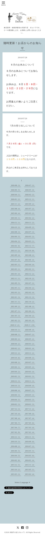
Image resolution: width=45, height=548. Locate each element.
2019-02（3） (16, 376)
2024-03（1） (30, 241)
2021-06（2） (30, 311)
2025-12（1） (30, 199)
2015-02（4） (30, 474)
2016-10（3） (16, 442)
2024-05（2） (30, 236)
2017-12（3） (16, 409)
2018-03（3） (30, 400)
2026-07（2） (30, 185)
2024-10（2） (16, 227)
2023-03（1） (16, 269)
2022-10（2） (30, 278)
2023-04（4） (30, 265)
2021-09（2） (16, 306)
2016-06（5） (16, 451)
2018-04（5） (16, 400)
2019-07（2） (30, 362)
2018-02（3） (16, 404)
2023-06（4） (30, 260)
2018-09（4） (30, 386)
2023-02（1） (30, 269)
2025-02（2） (30, 218)
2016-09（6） (30, 442)
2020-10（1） (16, 330)
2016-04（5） (16, 456)
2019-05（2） (30, 367)
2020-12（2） (15, 325)
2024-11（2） (30, 222)
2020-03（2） (30, 344)
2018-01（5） (30, 404)
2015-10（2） (16, 470)
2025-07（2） (30, 209)
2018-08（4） (16, 390)
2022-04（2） (30, 288)
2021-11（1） (16, 302)
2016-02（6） (16, 460)
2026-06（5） (16, 190)
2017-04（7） (16, 428)
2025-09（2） (30, 204)
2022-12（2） (30, 274)
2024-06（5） (16, 236)
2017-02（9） (16, 432)
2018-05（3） (30, 395)
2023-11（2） (16, 251)
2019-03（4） (30, 372)
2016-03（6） (30, 456)
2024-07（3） (30, 232)
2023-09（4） (16, 255)
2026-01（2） (16, 199)
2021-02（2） (16, 320)
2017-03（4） (30, 428)
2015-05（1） (30, 470)
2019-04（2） (16, 372)
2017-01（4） (30, 432)
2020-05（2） (30, 339)
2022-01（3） (16, 297)
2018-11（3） (30, 381)
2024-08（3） (16, 232)
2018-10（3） (16, 386)
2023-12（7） (30, 246)
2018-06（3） (16, 395)
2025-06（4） (16, 213)
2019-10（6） (16, 358)
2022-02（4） (30, 292)
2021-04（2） (30, 316)
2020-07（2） (30, 334)
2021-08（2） (30, 306)
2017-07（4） (30, 418)
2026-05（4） (30, 190)
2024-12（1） (16, 222)
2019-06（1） (16, 367)
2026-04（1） (16, 195)
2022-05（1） (16, 288)
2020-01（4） (30, 348)
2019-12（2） (16, 353)
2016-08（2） (16, 446)
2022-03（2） (16, 292)
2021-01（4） (30, 320)
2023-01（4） (16, 274)
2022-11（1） (16, 278)
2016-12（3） (16, 437)
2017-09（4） (30, 414)
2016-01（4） (30, 460)
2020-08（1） (16, 334)
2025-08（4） (16, 209)
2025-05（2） (30, 213)
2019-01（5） (30, 376)
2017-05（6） (30, 423)
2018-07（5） (30, 390)
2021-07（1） (16, 311)
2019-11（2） (30, 353)
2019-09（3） (30, 358)
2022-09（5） (16, 283)
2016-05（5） (30, 451)
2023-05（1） (16, 265)
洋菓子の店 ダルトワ (17, 532)
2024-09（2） (30, 227)
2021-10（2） (30, 302)
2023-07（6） (16, 260)
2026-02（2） (30, 195)
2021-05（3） (16, 316)
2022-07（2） (30, 283)
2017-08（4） (16, 418)
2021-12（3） (30, 297)
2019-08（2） (16, 362)
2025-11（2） (16, 204)
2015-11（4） (30, 465)
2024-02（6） (16, 246)
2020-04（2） (16, 344)
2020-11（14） (30, 325)
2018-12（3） (16, 381)
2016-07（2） (30, 446)
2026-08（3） (16, 185)
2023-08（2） (30, 255)
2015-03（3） (16, 474)
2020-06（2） (16, 339)
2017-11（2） (30, 409)
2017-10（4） (16, 414)
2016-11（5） (30, 437)
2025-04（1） (16, 218)
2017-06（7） (16, 423)
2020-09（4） (30, 330)
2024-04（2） (16, 241)
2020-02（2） (16, 348)
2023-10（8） (30, 251)
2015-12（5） (16, 465)
